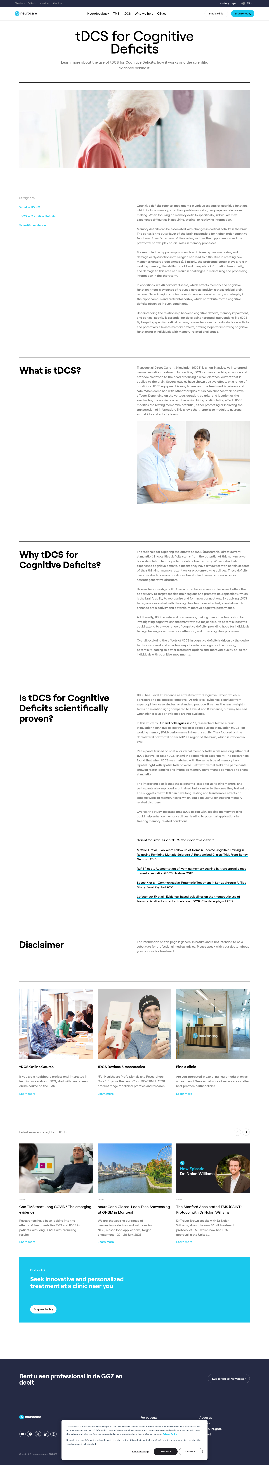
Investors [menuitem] (44, 3)
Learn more (27, 1241)
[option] (56, 1190)
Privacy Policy (170, 1434)
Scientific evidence (32, 225)
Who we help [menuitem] (144, 13)
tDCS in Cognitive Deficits (37, 216)
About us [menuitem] (57, 3)
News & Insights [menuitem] (210, 1428)
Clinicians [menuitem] (20, 3)
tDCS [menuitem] (127, 13)
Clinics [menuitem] (161, 13)
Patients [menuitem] (32, 3)
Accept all (165, 1451)
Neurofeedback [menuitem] (98, 13)
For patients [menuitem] (149, 1417)
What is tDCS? (29, 207)
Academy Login (227, 3)
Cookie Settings (140, 1451)
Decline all (190, 1451)
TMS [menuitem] (116, 13)
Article (22, 1199)
